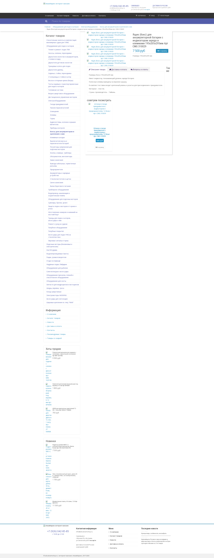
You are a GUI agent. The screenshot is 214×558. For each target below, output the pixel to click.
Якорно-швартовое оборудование (61, 93)
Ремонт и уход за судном (57, 224)
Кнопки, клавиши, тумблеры (60, 153)
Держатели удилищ (55, 70)
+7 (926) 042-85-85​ (119, 6)
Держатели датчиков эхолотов (60, 63)
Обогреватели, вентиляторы (61, 156)
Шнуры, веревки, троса (55, 288)
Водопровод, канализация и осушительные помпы (59, 194)
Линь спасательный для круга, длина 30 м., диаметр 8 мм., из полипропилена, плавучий (64, 475)
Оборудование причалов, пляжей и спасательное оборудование (59, 276)
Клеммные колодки (57, 137)
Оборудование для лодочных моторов (63, 199)
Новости (76, 16)
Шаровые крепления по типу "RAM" (60, 302)
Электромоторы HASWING (56, 295)
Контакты (102, 16)
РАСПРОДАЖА (51, 250)
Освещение (54, 111)
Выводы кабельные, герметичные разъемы (63, 165)
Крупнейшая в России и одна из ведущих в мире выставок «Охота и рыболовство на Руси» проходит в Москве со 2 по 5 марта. (155, 541)
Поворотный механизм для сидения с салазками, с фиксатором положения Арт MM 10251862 (64, 354)
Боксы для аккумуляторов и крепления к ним (116, 27)
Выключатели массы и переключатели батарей (59, 142)
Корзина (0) (142, 15)
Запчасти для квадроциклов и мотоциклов (62, 285)
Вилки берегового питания (60, 186)
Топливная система (55, 90)
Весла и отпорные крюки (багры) (60, 80)
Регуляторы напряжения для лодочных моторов (61, 148)
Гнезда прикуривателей (59, 104)
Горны (52, 118)
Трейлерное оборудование (58, 190)
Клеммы (53, 115)
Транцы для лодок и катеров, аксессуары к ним (59, 219)
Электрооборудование (89, 27)
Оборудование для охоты (56, 281)
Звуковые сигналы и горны (58, 241)
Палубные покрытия (56, 231)
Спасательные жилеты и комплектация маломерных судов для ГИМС (61, 41)
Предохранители (56, 169)
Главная (47, 27)
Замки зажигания (56, 160)
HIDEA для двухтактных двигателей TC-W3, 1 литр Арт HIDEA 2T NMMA (64, 409)
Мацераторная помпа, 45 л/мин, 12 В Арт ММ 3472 (64, 502)
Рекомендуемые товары (56, 334)
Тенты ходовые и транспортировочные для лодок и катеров (63, 85)
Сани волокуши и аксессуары (57, 271)
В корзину (163, 51)
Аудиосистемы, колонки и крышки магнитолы (63, 123)
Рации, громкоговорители (56, 257)
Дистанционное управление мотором (62, 97)
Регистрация (164, 15)
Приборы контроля (57, 128)
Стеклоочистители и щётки (60, 179)
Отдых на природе (53, 261)
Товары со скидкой (54, 338)
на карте (147, 9)
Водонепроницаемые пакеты (57, 254)
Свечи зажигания (56, 182)
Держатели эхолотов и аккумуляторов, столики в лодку (63, 58)
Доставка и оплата (88, 16)
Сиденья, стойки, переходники (59, 73)
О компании (49, 16)
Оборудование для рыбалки (57, 268)
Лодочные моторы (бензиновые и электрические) (59, 245)
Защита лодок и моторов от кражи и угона (62, 207)
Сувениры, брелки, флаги (57, 203)
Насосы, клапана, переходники (60, 53)
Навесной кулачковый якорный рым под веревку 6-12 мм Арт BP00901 (65, 384)
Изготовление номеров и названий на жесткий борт (62, 213)
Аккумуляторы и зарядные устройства (60, 174)
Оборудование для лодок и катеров (66, 27)
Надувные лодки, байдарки (56, 264)
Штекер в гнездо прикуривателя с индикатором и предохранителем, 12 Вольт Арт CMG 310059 (100, 132)
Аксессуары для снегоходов (57, 299)
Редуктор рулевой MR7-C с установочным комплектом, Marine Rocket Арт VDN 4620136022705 (63, 446)
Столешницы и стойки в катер (59, 77)
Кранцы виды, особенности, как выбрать (154, 533)
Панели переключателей (59, 108)
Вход (152, 15)
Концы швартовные (53, 292)
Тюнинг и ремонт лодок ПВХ (59, 50)
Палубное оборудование (57, 228)
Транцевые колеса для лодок (59, 66)
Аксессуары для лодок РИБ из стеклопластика (59, 236)
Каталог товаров (63, 16)
